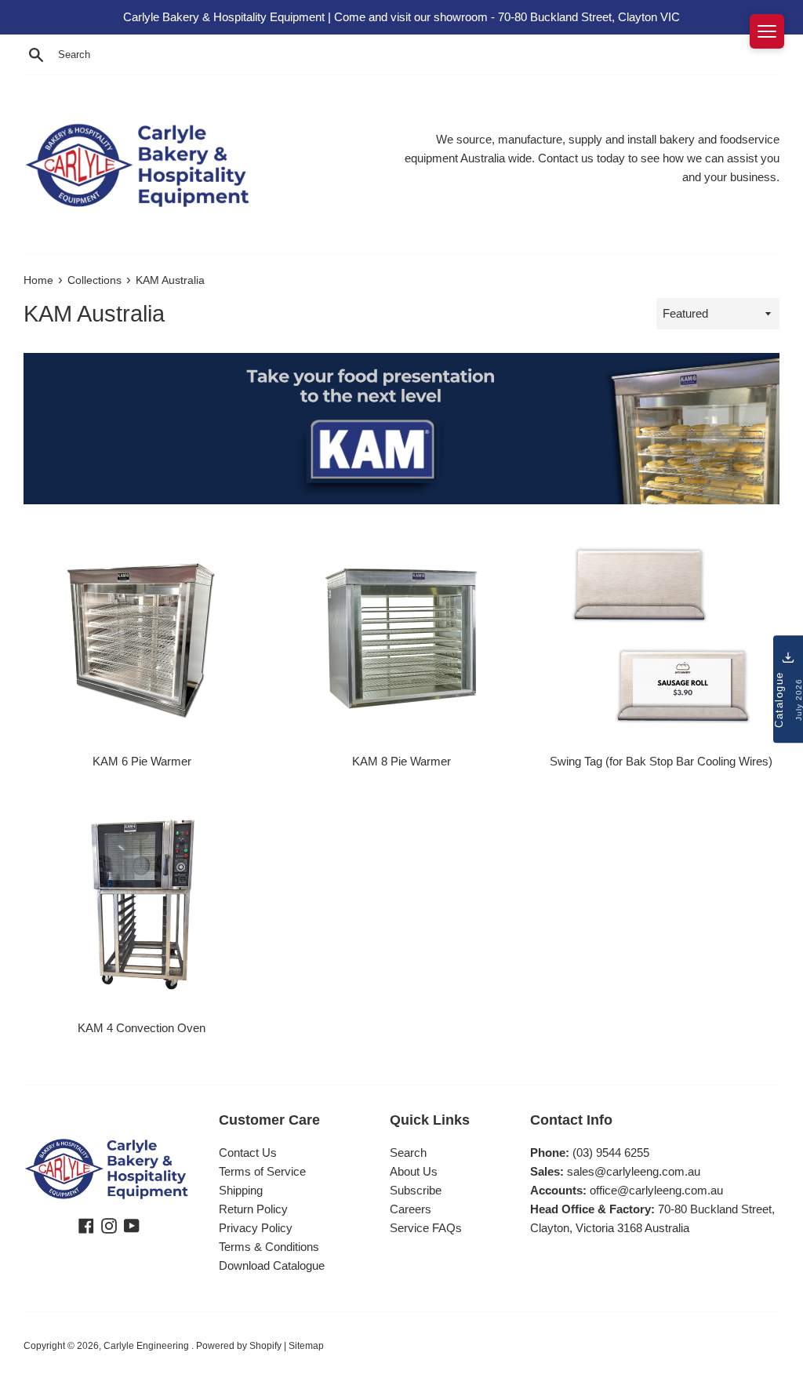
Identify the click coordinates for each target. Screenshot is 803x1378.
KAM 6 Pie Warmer (142, 761)
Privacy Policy (255, 1227)
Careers (410, 1209)
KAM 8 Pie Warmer (401, 761)
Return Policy (253, 1209)
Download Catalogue (272, 1265)
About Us (414, 1171)
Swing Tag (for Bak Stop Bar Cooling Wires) (661, 761)
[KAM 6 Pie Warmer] (142, 636)
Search (408, 1152)
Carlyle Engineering (147, 1345)
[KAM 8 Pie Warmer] (401, 636)
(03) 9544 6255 (610, 1152)
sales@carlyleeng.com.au (633, 1171)
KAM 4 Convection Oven (141, 1027)
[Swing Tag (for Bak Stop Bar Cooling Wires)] (661, 636)
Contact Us (248, 1152)
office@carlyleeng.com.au (656, 1190)
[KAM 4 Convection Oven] (142, 902)
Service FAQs (426, 1227)
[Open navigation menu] (767, 31)
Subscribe (415, 1190)
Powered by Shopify (239, 1345)
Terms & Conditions (269, 1246)
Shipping (241, 1190)
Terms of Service (262, 1171)
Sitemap (306, 1345)
